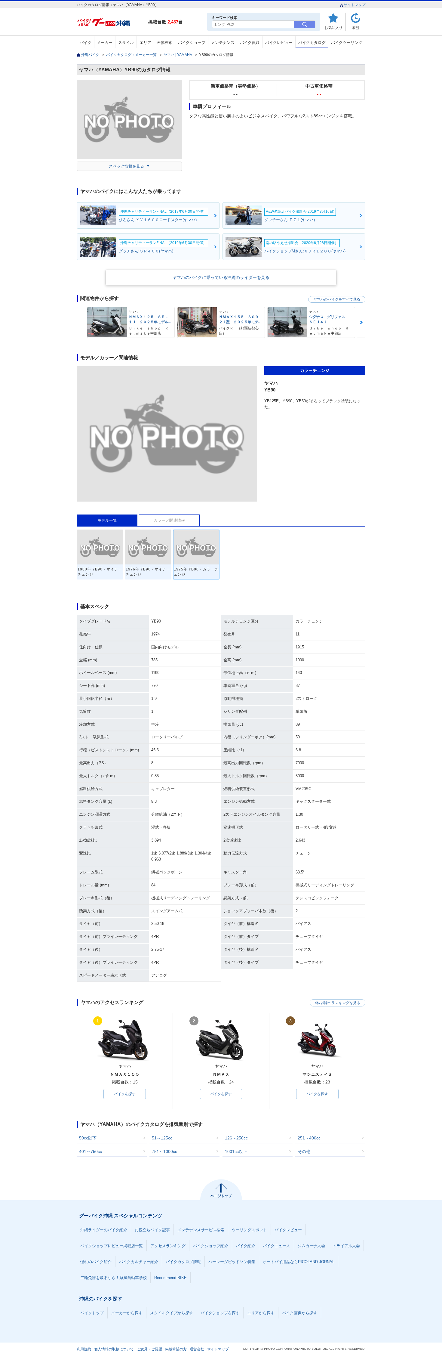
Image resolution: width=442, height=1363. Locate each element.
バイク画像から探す (299, 1313)
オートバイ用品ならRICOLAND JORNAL (298, 1261)
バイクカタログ (312, 42)
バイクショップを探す (220, 1313)
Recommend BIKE (170, 1277)
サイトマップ (354, 5)
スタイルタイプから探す (171, 1313)
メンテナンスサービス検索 (200, 1230)
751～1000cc (164, 1151)
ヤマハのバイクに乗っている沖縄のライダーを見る (221, 277)
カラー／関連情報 (169, 520)
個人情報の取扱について (114, 1349)
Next (361, 322)
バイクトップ (92, 1313)
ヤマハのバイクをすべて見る (336, 299)
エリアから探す (261, 1313)
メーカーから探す (127, 1313)
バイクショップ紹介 (210, 1246)
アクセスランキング (168, 1246)
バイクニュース (276, 1246)
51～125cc (162, 1138)
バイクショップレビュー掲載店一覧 (111, 1246)
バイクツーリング (346, 42)
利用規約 (84, 1349)
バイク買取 (249, 42)
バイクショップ (191, 42)
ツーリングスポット (249, 1230)
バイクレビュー (279, 42)
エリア (145, 42)
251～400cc (309, 1138)
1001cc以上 (236, 1151)
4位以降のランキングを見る (337, 1003)
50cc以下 (88, 1138)
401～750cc (90, 1151)
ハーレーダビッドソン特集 (231, 1261)
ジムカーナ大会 (311, 1246)
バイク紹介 (245, 1246)
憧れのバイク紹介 (96, 1261)
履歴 (355, 27)
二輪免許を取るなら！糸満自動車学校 (113, 1277)
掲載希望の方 (176, 1349)
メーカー (104, 42)
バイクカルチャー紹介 (138, 1261)
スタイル (126, 42)
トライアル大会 (346, 1246)
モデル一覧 (107, 520)
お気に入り (333, 27)
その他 (304, 1151)
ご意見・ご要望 (149, 1349)
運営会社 (197, 1349)
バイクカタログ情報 (183, 1261)
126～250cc (236, 1138)
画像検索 (164, 42)
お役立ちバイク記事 (152, 1230)
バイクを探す (125, 1094)
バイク (85, 42)
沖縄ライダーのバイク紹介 (103, 1230)
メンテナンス (223, 42)
